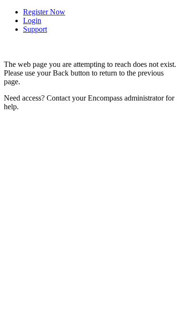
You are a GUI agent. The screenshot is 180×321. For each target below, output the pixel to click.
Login (32, 20)
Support (35, 29)
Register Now (44, 12)
